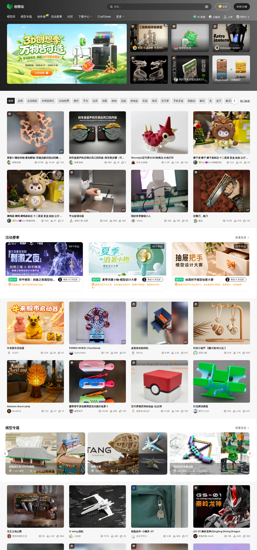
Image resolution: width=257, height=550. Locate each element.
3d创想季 (64, 100)
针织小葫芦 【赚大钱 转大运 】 (210, 347)
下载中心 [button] (84, 16)
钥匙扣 (191, 100)
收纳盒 (134, 100)
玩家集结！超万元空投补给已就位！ (28, 284)
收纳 (114, 100)
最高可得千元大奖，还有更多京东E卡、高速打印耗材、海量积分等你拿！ (125, 286)
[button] (243, 17)
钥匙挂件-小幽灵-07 (142, 531)
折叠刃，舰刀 (200, 215)
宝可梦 (165, 100)
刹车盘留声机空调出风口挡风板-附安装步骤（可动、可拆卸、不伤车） (95, 158)
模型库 (11, 16)
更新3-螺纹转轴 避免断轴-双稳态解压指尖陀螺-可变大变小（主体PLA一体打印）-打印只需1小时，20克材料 (34, 158)
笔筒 (154, 100)
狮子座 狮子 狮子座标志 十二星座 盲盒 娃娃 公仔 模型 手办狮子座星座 (221, 158)
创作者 (41, 16)
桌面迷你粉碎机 (139, 347)
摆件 (76, 100)
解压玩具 (231, 100)
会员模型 (32, 100)
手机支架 (178, 100)
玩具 (95, 100)
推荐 (10, 100)
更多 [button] (119, 16)
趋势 (20, 100)
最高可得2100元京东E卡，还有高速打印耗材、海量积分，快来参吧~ (210, 284)
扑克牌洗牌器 (200, 406)
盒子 (218, 100)
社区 (70, 16)
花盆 (123, 100)
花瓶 (104, 100)
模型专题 (26, 16)
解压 (202, 100)
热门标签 (245, 100)
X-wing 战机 (76, 531)
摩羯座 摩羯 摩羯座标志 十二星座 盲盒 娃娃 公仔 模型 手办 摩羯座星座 (34, 216)
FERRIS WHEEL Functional (84, 347)
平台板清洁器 (76, 215)
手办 (85, 100)
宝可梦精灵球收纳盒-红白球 (146, 406)
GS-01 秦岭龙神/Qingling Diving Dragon (216, 531)
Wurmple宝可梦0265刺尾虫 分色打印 (152, 157)
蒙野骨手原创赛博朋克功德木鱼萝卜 (88, 406)
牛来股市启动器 (15, 347)
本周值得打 (48, 100)
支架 (145, 100)
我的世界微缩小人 (141, 215)
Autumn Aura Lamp (18, 406)
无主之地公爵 (14, 531)
